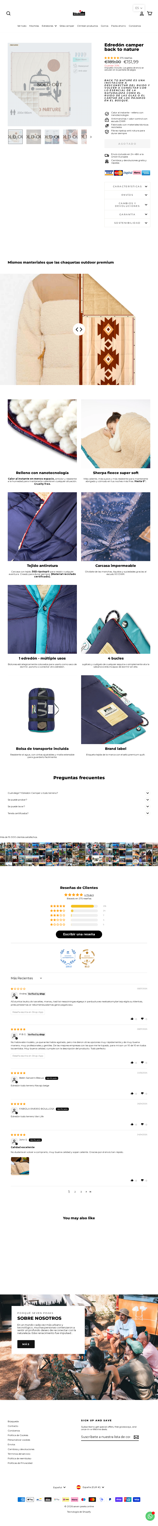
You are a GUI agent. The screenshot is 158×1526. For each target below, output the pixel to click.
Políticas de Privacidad (20, 1463)
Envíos (11, 1444)
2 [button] (75, 1191)
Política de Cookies (18, 1435)
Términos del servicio (19, 1453)
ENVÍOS (127, 194)
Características (127, 186)
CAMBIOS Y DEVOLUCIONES (127, 204)
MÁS (26, 1344)
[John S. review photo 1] (20, 1166)
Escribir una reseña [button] (79, 934)
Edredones (48, 25)
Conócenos (135, 25)
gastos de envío (134, 68)
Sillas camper (67, 25)
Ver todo (21, 25)
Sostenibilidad (127, 222)
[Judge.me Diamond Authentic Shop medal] (68, 957)
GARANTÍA (127, 214)
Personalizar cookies (19, 1439)
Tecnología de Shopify (79, 1511)
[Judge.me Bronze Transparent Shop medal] (87, 957)
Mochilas (34, 25)
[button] (112, 57)
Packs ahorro (118, 25)
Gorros (104, 25)
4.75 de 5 (89, 895)
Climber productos (87, 25)
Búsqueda (13, 1421)
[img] (18, 988)
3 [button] (81, 1191)
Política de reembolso (19, 1458)
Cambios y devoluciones (21, 1449)
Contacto (13, 1426)
